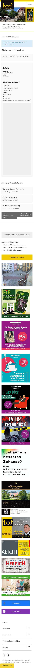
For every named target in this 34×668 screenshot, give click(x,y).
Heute (5, 622)
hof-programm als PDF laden (17, 235)
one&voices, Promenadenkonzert (13, 25)
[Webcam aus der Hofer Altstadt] (17, 274)
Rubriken (6, 629)
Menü (30, 4)
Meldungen (7, 635)
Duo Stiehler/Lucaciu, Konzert (8, 215)
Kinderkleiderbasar (10, 197)
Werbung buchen (17, 257)
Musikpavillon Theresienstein (11, 28)
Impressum (17, 662)
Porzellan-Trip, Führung (11, 206)
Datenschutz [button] (7, 666)
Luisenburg (6, 85)
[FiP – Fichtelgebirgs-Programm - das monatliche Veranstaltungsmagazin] (17, 303)
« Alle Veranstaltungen (10, 37)
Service (5, 647)
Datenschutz (26, 662)
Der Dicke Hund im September (15, 247)
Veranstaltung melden (11, 641)
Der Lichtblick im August (12, 250)
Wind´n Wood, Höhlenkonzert (25, 214)
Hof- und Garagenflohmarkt (13, 189)
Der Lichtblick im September (14, 245)
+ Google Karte (7, 90)
